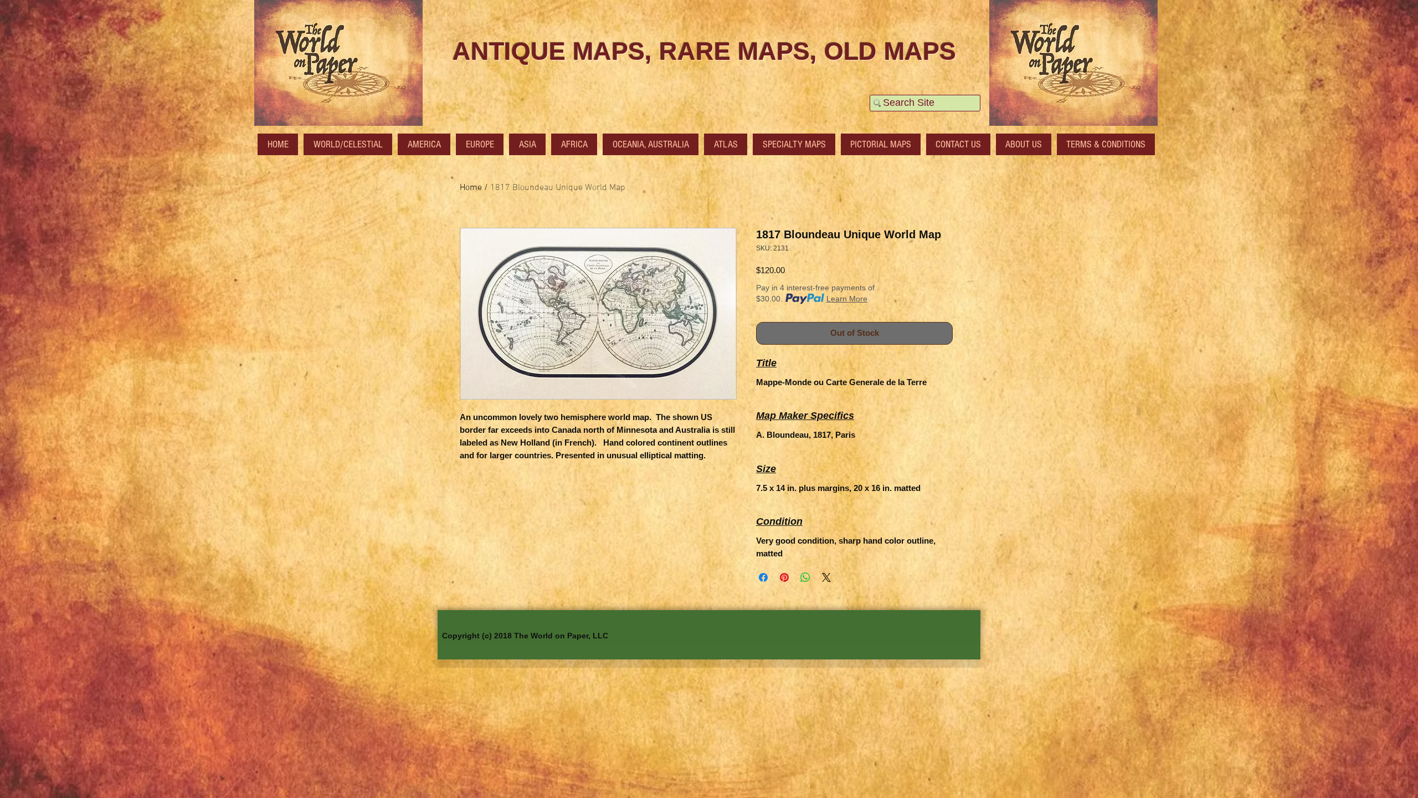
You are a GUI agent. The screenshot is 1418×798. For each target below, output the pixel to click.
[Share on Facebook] (763, 577)
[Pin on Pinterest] (784, 577)
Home (471, 187)
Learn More (846, 298)
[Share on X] (826, 577)
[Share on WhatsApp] (805, 577)
